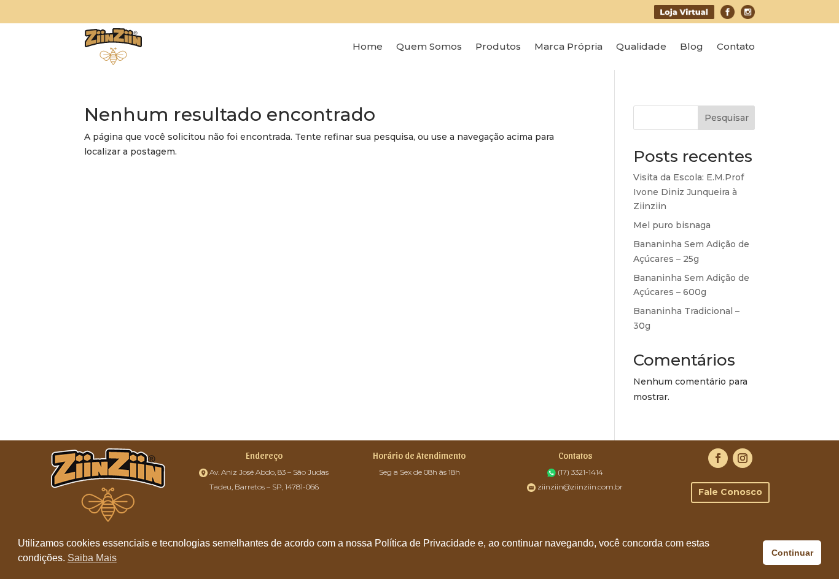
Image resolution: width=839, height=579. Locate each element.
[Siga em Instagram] (742, 458)
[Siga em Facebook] (718, 458)
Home (368, 46)
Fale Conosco (730, 491)
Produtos (498, 46)
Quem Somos (429, 46)
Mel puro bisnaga (672, 225)
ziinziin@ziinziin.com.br (580, 486)
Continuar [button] (792, 553)
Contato (736, 46)
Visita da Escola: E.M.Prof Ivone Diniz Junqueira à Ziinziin (688, 192)
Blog (691, 46)
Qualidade (641, 46)
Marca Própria (568, 46)
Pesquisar (726, 117)
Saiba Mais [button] (92, 558)
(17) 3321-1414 (580, 472)
